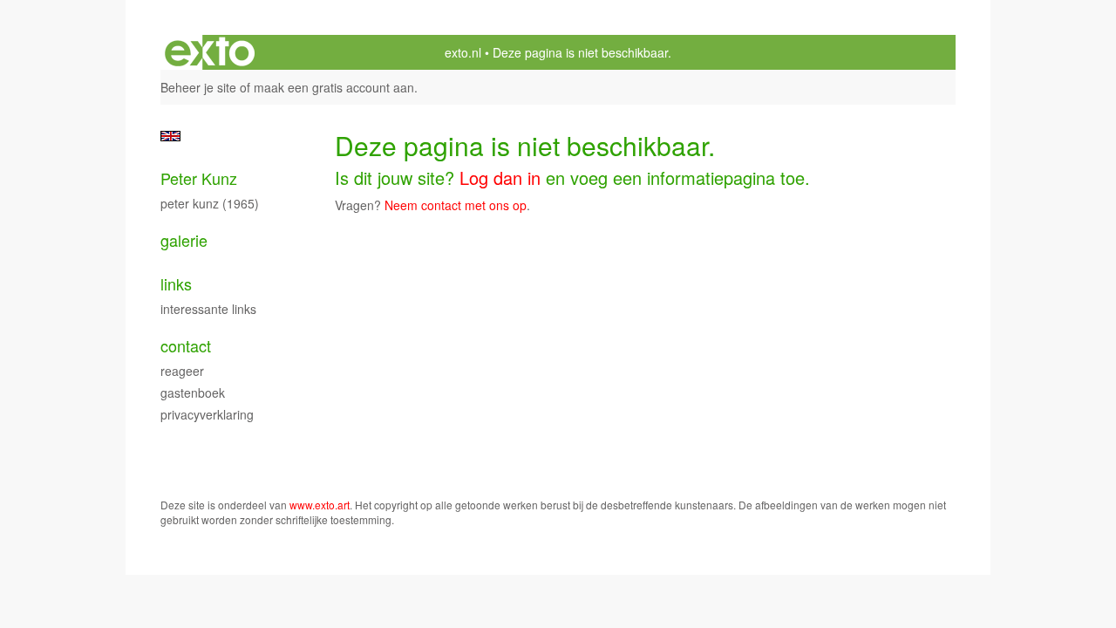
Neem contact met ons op (455, 205)
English (170, 136)
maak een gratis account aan (334, 87)
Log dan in (500, 177)
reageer (182, 370)
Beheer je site (198, 87)
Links (176, 284)
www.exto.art (319, 504)
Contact (185, 346)
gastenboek (192, 392)
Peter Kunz (198, 178)
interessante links (208, 308)
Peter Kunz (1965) (209, 203)
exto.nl (463, 52)
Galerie (184, 240)
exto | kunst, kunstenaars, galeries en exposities (209, 52)
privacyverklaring (207, 414)
